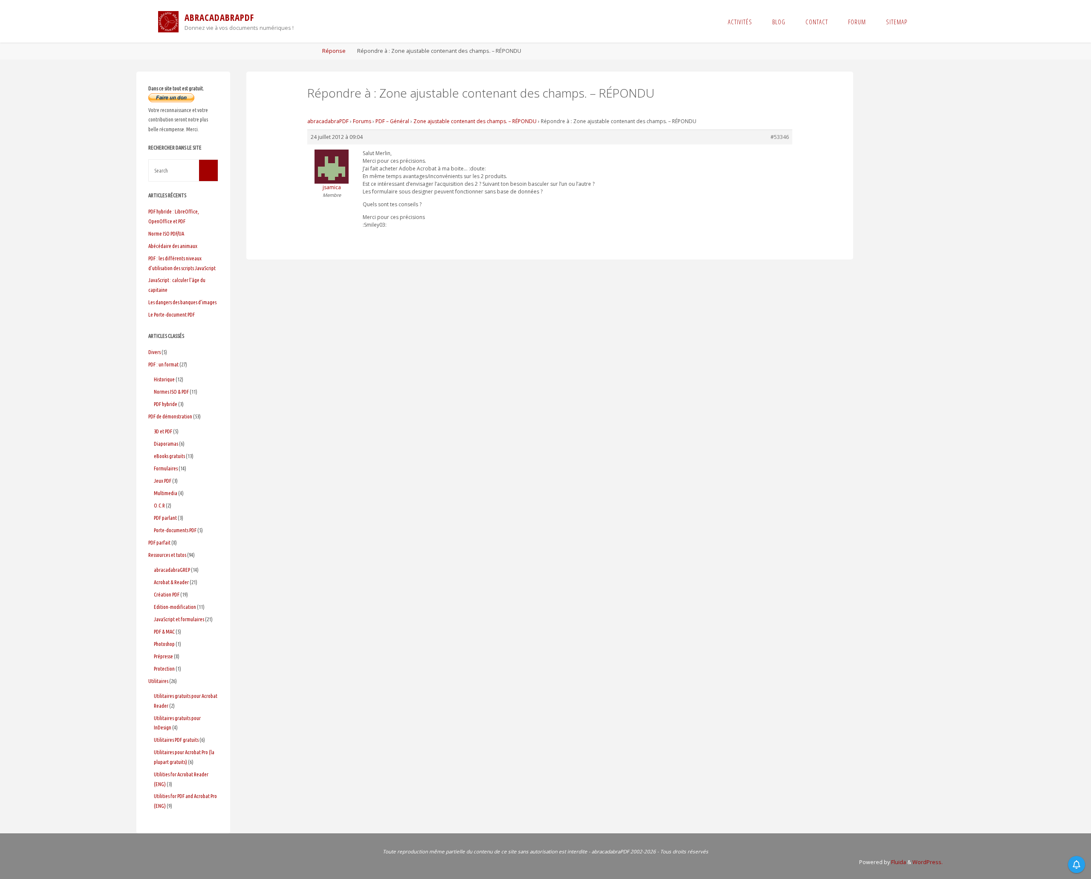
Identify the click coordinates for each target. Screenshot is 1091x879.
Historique (164, 379)
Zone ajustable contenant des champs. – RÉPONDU (475, 121)
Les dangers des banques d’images (182, 302)
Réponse (334, 51)
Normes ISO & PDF (171, 392)
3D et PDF (163, 431)
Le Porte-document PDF (171, 314)
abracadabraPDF (328, 121)
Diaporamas (166, 444)
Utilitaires (158, 681)
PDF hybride (165, 404)
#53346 (780, 137)
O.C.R (159, 505)
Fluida (898, 862)
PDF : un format (163, 364)
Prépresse (163, 656)
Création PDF (166, 594)
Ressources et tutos (167, 555)
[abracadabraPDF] (168, 21)
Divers (154, 352)
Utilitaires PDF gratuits (176, 740)
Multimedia (165, 493)
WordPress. (927, 862)
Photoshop (164, 644)
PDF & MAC (164, 631)
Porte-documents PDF (175, 530)
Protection (164, 668)
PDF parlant (165, 518)
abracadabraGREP (172, 570)
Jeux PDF (162, 481)
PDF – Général (392, 121)
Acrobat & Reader (171, 582)
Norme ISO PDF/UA (166, 233)
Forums (362, 121)
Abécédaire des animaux (172, 246)
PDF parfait (159, 542)
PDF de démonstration (170, 416)
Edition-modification (175, 607)
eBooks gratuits (169, 456)
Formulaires (166, 468)
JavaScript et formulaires (179, 619)
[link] (924, 21)
